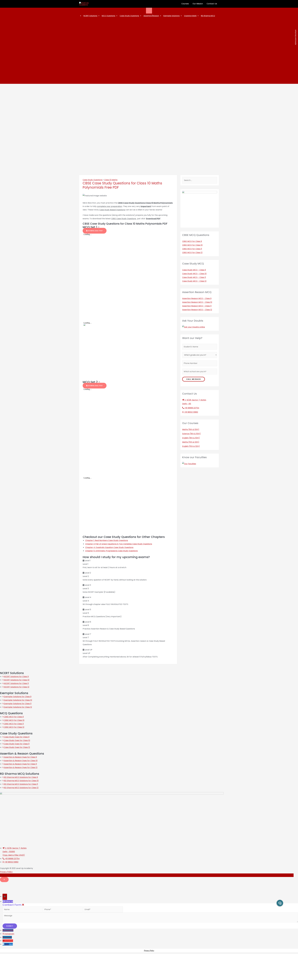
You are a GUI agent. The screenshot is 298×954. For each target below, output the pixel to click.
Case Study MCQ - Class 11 (194, 277)
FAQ (11, 944)
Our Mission (198, 3)
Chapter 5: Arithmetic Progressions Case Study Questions (111, 550)
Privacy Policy (6, 871)
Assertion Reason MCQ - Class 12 (197, 309)
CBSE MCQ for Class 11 (192, 248)
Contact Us (212, 3)
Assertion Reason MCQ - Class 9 (196, 298)
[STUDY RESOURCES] (149, 11)
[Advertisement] (56, 887)
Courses (185, 3)
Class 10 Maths (110, 179)
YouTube (9, 940)
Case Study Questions (92, 179)
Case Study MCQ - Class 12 (194, 281)
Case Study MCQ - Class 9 (194, 270)
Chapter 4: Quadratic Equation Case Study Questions (109, 547)
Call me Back (193, 379)
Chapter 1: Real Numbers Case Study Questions (106, 540)
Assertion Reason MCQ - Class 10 (197, 302)
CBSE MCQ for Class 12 (192, 252)
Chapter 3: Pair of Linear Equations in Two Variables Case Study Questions (118, 544)
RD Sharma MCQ (208, 15)
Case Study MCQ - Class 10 (194, 273)
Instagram (9, 933)
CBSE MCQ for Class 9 (192, 241)
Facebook (8, 930)
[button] (95, 231)
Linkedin (8, 937)
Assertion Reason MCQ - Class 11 (197, 306)
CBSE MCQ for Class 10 (192, 245)
